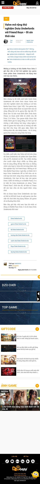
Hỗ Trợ (26, 456)
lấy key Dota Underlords (19, 252)
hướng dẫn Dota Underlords (20, 235)
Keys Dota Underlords (18, 246)
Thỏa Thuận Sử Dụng (20, 475)
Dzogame (15, 265)
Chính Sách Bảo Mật (20, 473)
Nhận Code (27, 337)
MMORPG (18, 263)
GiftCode (8, 329)
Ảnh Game (9, 385)
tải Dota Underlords (17, 229)
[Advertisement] (20, 433)
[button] (38, 299)
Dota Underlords (16, 218)
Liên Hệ (14, 456)
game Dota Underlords (18, 224)
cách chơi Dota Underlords (20, 241)
